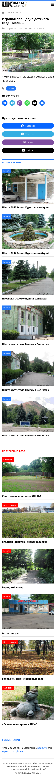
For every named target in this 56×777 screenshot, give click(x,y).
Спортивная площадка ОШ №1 (21, 496)
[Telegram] (12, 103)
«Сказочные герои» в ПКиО (19, 724)
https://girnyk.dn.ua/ (36, 769)
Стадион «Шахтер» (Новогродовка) (24, 541)
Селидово (7, 459)
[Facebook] (4, 103)
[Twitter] (34, 103)
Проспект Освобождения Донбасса (24, 298)
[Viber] (19, 103)
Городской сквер (12, 587)
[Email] (42, 103)
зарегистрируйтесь (13, 751)
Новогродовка (9, 505)
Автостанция (10, 633)
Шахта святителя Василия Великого (25, 344)
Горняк (11, 88)
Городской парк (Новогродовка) (22, 678)
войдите (42, 747)
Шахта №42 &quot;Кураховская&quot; (26, 207)
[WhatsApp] (27, 103)
